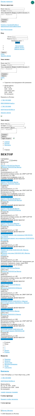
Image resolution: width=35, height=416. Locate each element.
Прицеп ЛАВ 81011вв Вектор (10, 165)
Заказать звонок (6, 56)
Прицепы (7, 359)
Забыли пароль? (19, 49)
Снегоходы (8, 367)
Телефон (3, 11)
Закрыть (3, 21)
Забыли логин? (19, 47)
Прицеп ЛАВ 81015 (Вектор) (10, 223)
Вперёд (6, 350)
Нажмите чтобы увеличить (9, 399)
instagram (9, 392)
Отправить (4, 19)
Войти (17, 42)
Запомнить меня (16, 41)
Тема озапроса (5, 127)
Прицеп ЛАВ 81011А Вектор (10, 311)
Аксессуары (8, 362)
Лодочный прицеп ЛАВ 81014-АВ (12, 329)
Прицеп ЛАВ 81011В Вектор (10, 208)
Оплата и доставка (7, 25)
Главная (7, 141)
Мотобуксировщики (10, 364)
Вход (2, 29)
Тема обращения (6, 12)
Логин (9, 37)
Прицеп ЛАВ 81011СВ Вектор (10, 284)
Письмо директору (7, 1)
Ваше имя (4, 9)
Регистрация (8, 29)
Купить (10, 180)
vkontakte (15, 392)
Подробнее (4, 180)
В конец (7, 352)
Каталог (7, 143)
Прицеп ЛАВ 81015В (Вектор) (10, 198)
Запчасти (7, 361)
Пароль (9, 38)
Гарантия (11, 26)
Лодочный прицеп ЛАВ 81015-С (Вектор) (14, 301)
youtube (3, 392)
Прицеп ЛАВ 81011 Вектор (9, 182)
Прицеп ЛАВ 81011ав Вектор (10, 268)
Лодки (6, 366)
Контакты (17, 26)
